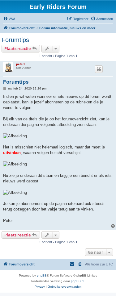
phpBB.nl (77, 281)
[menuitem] (9, 19)
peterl (20, 64)
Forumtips (15, 39)
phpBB (42, 275)
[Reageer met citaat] (99, 69)
